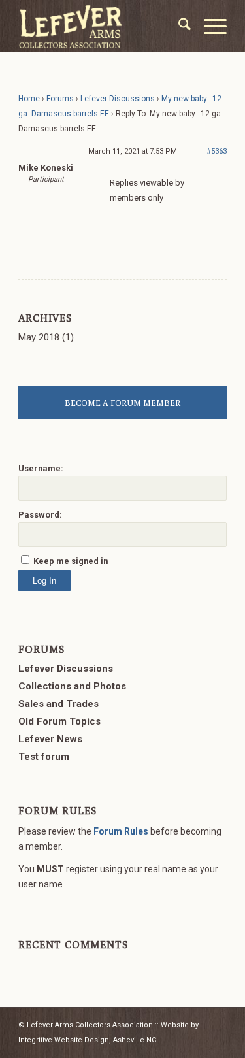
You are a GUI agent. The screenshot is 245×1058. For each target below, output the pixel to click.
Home (29, 98)
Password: (40, 515)
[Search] (178, 26)
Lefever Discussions (117, 98)
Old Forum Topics (59, 721)
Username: (40, 468)
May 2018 (38, 337)
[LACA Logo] (101, 26)
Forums (60, 98)
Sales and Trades (58, 704)
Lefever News (50, 739)
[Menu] (209, 26)
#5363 (216, 151)
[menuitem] (178, 26)
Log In (44, 581)
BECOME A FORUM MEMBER (122, 402)
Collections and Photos (72, 686)
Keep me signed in (70, 561)
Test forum (43, 757)
